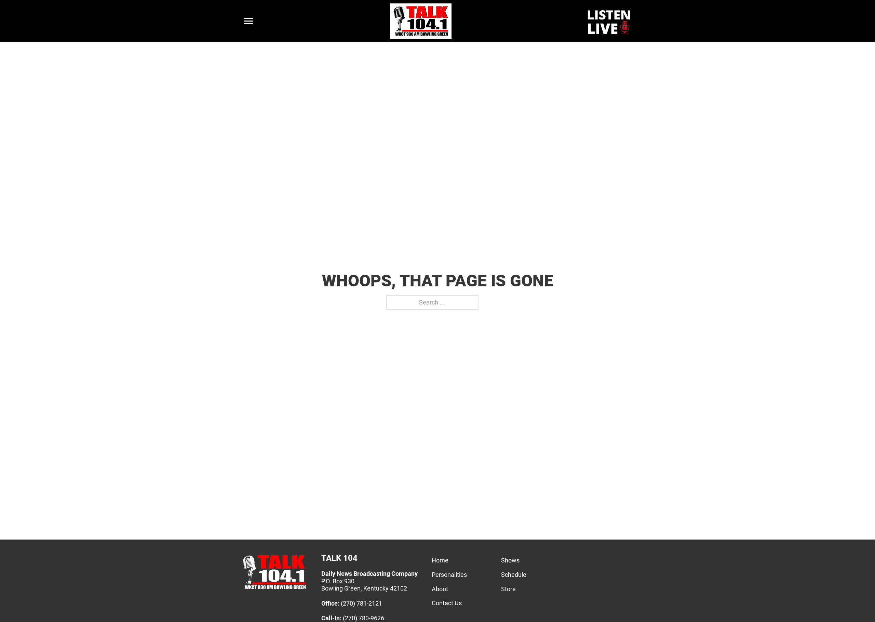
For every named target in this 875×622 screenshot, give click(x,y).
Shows (510, 560)
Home (440, 560)
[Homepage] (274, 589)
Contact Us (447, 603)
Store (508, 589)
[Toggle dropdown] (249, 21)
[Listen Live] (609, 21)
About (440, 589)
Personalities (449, 574)
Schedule (513, 574)
